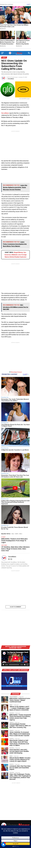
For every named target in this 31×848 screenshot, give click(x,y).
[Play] (3, 664)
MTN (17, 533)
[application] (15, 658)
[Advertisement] (15, 144)
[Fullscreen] (27, 664)
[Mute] (25, 664)
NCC (21, 533)
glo (13, 533)
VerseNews (11, 78)
